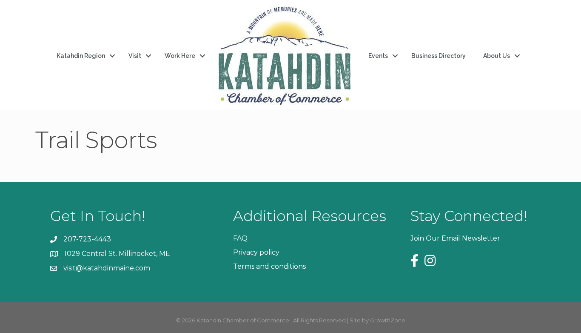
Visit (134, 55)
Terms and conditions (269, 266)
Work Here (180, 55)
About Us (496, 55)
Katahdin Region (81, 55)
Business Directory (438, 55)
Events (378, 55)
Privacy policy (256, 252)
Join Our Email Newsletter (455, 238)
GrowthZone (387, 320)
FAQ (240, 238)
